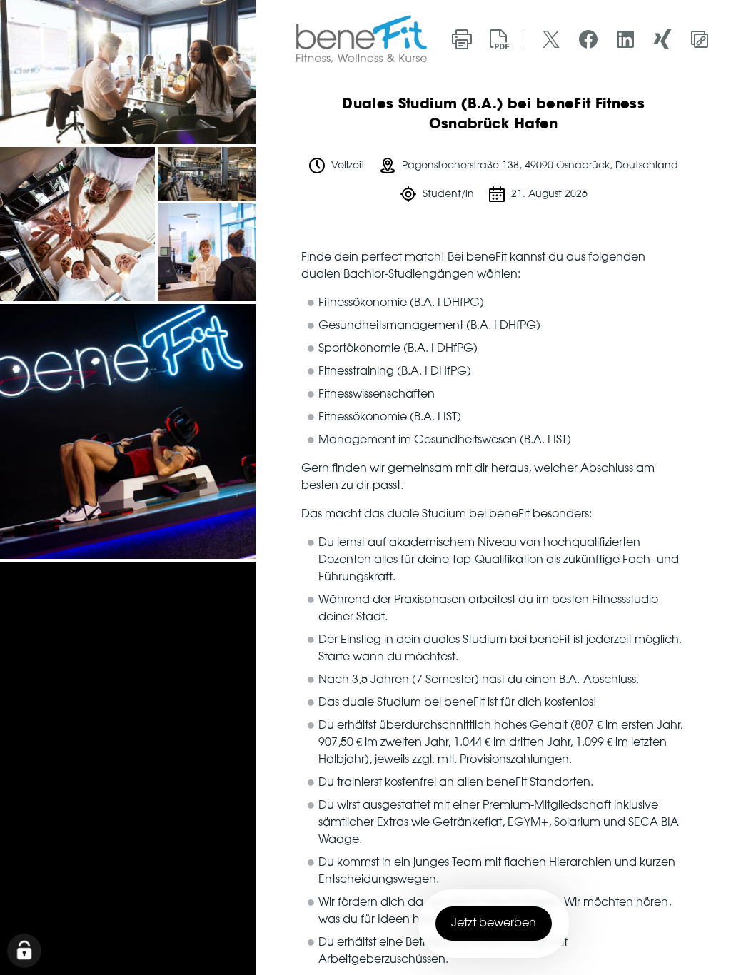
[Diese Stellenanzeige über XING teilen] (662, 39)
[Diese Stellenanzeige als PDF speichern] (499, 39)
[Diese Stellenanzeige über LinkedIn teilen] (625, 39)
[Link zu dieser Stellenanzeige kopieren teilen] (699, 39)
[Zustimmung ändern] (24, 951)
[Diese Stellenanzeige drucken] (461, 39)
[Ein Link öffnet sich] (361, 38)
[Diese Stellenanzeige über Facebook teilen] (588, 39)
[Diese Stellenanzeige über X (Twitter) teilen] (551, 39)
